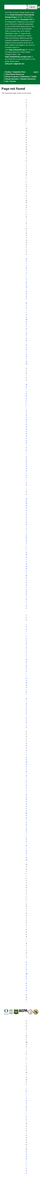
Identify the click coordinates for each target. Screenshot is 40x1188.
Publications (25, 77)
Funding (8, 72)
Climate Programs (12, 77)
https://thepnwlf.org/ (17, 50)
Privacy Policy (26, 1105)
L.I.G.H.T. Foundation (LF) (23, 19)
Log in (35, 72)
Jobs (7, 81)
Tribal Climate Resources (14, 74)
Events (13, 81)
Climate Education (12, 79)
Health (34, 77)
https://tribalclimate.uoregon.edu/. (18, 57)
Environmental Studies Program (26, 333)
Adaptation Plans (19, 72)
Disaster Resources (28, 79)
